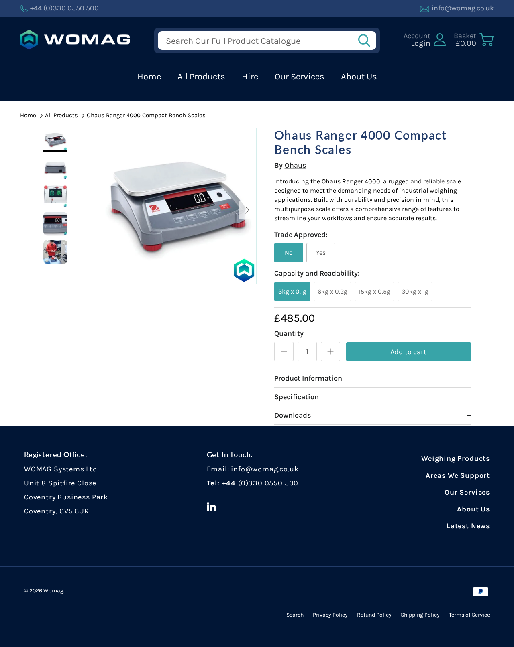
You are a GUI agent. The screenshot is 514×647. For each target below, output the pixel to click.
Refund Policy (374, 614)
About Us (359, 76)
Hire (250, 76)
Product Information (308, 378)
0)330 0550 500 (269, 483)
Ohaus (295, 165)
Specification (296, 396)
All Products (201, 76)
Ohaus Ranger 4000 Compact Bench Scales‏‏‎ (146, 115)
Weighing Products (455, 458)
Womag (53, 590)
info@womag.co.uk (264, 468)
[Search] (366, 40)
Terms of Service (469, 614)
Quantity (289, 333)
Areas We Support (458, 475)
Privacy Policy (330, 614)
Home (149, 76)
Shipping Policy (420, 614)
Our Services (299, 76)
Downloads (292, 415)
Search (295, 614)
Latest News (468, 525)
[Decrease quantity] (284, 351)
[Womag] (75, 40)
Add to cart (408, 351)
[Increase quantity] (330, 351)
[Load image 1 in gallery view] (178, 206)
